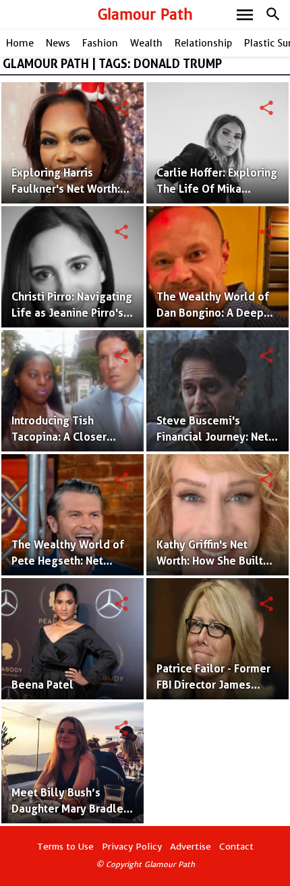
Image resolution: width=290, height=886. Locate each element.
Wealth (146, 43)
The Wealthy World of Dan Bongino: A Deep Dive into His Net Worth (215, 313)
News (58, 43)
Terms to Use (65, 846)
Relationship (203, 43)
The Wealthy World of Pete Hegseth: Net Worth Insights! (67, 560)
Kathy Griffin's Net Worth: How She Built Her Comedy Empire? (210, 560)
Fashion (100, 43)
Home (20, 43)
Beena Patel (42, 684)
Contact (236, 846)
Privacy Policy (132, 846)
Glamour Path (145, 14)
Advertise (190, 846)
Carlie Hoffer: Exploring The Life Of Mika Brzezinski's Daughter (216, 189)
